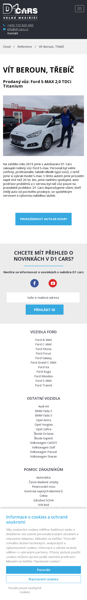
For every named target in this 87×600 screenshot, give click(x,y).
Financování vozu (43, 486)
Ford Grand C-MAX (43, 362)
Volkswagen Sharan (43, 456)
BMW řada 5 (43, 415)
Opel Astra (43, 420)
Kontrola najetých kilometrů (43, 491)
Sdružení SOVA (43, 500)
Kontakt (12, 33)
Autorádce (43, 477)
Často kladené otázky (43, 482)
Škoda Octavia (43, 433)
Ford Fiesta (43, 349)
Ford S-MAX (43, 381)
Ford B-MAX (43, 340)
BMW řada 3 (43, 411)
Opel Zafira (43, 429)
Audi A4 (43, 406)
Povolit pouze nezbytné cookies (24, 590)
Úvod (7, 46)
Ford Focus (43, 353)
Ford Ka (43, 367)
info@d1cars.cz (17, 29)
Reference (24, 46)
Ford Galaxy (43, 358)
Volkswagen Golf (43, 447)
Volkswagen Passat (43, 452)
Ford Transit (43, 385)
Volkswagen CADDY (43, 443)
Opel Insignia (44, 424)
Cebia (43, 495)
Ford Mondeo (43, 376)
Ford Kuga (43, 371)
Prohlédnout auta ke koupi (43, 219)
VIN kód (43, 505)
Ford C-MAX (43, 344)
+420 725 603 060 (20, 25)
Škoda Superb (43, 438)
